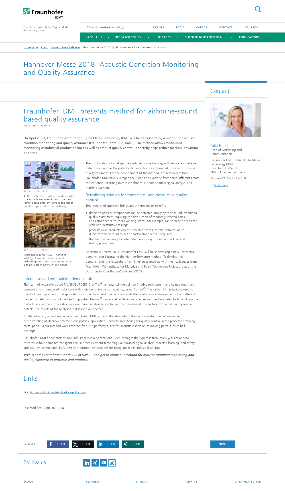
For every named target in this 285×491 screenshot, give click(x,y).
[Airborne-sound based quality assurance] (46, 175)
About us (94, 37)
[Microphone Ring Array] (46, 230)
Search (257, 9)
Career (201, 27)
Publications (249, 37)
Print (222, 444)
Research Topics (128, 37)
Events (158, 27)
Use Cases (163, 37)
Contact (226, 27)
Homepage (31, 47)
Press (180, 27)
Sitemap (142, 481)
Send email (221, 185)
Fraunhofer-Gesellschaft (104, 27)
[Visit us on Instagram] (112, 463)
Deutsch (251, 27)
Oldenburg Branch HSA (203, 37)
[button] (58, 444)
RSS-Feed (92, 481)
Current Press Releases (65, 47)
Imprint (191, 481)
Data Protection (248, 481)
